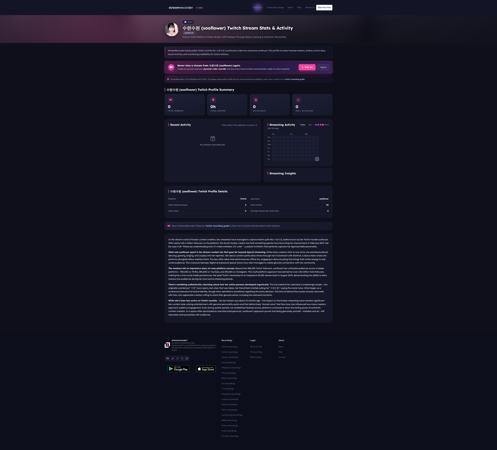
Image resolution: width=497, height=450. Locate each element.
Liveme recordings (230, 399)
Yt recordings (228, 388)
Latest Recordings (275, 7)
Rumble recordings (230, 436)
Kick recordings (229, 362)
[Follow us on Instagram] (182, 358)
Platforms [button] (257, 7)
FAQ (299, 7)
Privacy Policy (256, 352)
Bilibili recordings (229, 420)
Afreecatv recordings (231, 367)
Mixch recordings (229, 404)
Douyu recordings (230, 425)
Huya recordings (229, 431)
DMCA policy (256, 357)
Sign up (308, 67)
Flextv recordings (229, 410)
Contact (282, 357)
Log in (323, 67)
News (290, 7)
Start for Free (324, 7)
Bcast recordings (229, 378)
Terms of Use (256, 346)
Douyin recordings (230, 357)
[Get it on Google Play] (178, 368)
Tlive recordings (229, 373)
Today (302, 125)
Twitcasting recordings (232, 415)
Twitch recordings (230, 352)
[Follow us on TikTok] (173, 358)
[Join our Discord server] (167, 358)
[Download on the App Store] (206, 368)
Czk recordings (228, 383)
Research (309, 7)
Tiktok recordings (229, 346)
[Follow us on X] (177, 358)
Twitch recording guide (295, 79)
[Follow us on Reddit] (187, 358)
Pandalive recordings (231, 394)
